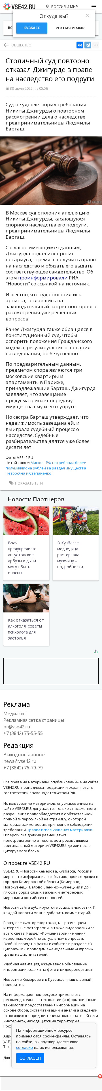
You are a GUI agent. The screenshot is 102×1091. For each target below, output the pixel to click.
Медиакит (14, 713)
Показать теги (28, 483)
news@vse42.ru (19, 761)
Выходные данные (24, 754)
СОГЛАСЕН (30, 1058)
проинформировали (43, 277)
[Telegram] (87, 45)
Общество (21, 45)
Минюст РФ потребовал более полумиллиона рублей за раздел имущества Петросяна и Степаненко (46, 468)
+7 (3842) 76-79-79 (23, 768)
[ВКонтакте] (79, 45)
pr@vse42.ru (16, 727)
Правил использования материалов (59, 829)
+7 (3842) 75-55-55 (23, 733)
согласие (24, 1047)
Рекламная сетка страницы (33, 720)
